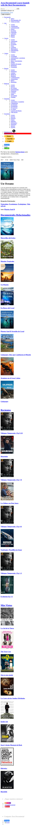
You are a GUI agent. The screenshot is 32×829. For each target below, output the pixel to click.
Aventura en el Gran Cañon (10, 378)
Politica (13, 62)
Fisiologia (13, 91)
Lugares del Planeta (16, 110)
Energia (13, 117)
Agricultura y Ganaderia (17, 101)
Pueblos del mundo (16, 64)
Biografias (13, 82)
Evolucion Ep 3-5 (7, 596)
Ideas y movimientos (16, 61)
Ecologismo (14, 104)
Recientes (6, 410)
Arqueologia (14, 79)
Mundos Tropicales (7, 261)
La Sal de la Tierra (7, 628)
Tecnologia (7, 114)
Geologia (13, 47)
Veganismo (14, 67)
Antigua (13, 73)
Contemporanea (15, 77)
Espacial (13, 118)
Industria (13, 121)
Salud (12, 94)
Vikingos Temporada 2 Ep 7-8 (11, 480)
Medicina (6, 83)
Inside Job (4, 722)
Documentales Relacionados (15, 215)
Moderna (13, 76)
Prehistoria (14, 71)
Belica (12, 80)
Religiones (14, 65)
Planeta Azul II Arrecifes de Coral (12, 331)
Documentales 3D (16, 20)
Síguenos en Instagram (10, 133)
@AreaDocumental (10, 805)
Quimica (13, 52)
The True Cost (6, 651)
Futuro (13, 120)
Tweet (5, 146)
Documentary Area (7, 12)
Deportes (13, 59)
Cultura (6, 53)
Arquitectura (14, 26)
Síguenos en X (8, 132)
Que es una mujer (7, 675)
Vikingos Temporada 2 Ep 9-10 (12, 433)
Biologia (13, 43)
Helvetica (4, 768)
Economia (13, 44)
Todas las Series (15, 21)
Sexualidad (14, 95)
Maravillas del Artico (8, 238)
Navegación (7, 17)
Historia (6, 68)
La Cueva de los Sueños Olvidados (13, 698)
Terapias (13, 97)
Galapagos (4, 401)
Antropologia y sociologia (18, 58)
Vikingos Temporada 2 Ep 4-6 (11, 526)
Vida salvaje (14, 112)
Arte (5, 23)
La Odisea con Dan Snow (10, 503)
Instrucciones (20, 152)
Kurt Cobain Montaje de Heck (11, 745)
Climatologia (14, 103)
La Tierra (13, 109)
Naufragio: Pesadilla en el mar (11, 550)
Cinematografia (15, 27)
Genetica (13, 92)
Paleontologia (14, 50)
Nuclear (13, 127)
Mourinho (4, 456)
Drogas (13, 86)
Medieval (13, 74)
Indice (12, 18)
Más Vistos (6, 605)
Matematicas (14, 49)
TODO (13, 24)
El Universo (14, 107)
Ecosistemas (14, 106)
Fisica (12, 46)
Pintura (13, 36)
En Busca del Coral (7, 308)
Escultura (13, 30)
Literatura (13, 33)
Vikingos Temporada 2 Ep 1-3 (11, 573)
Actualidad (14, 56)
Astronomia (14, 41)
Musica (13, 35)
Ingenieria (13, 124)
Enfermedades (15, 89)
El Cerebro (14, 88)
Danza (12, 29)
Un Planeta (5, 285)
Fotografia (13, 32)
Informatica (14, 123)
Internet (13, 126)
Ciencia (6, 38)
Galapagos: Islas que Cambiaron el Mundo (16, 355)
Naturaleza (7, 98)
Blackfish (4, 792)
